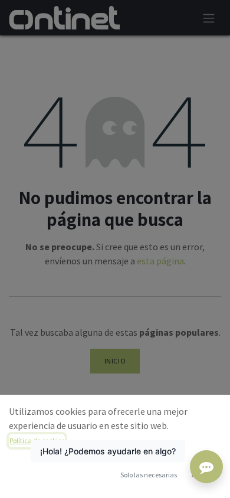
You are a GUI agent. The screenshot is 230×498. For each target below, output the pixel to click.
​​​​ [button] (148, 474)
